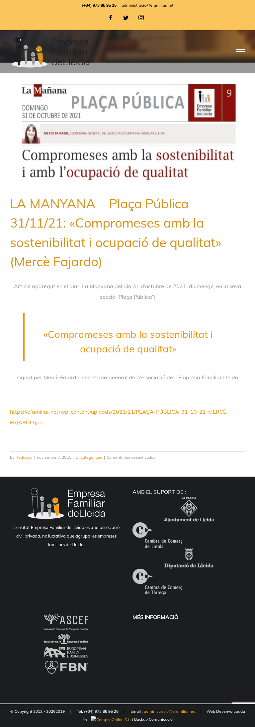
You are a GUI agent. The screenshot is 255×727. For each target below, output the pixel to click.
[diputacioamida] (189, 553)
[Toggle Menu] (241, 51)
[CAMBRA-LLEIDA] (157, 527)
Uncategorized (88, 457)
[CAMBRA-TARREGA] (157, 574)
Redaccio (24, 457)
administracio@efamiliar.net (147, 5)
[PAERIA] (189, 502)
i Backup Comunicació (152, 719)
